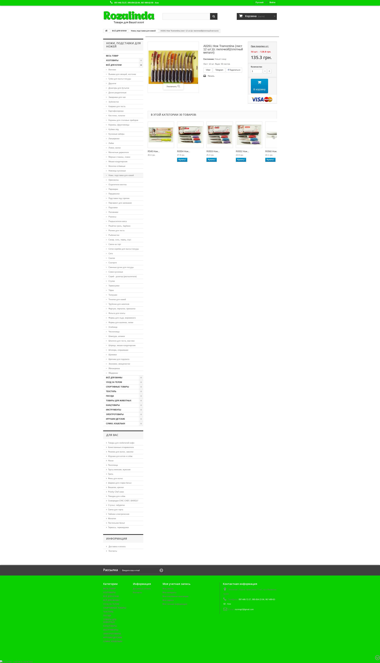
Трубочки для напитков (118, 304)
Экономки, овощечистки (119, 364)
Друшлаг (112, 83)
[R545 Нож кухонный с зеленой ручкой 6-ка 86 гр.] (161, 135)
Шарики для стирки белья (119, 483)
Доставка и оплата (116, 546)
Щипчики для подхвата (118, 359)
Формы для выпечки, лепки (120, 322)
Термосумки (113, 286)
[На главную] (106, 31)
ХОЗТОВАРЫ (112, 60)
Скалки (111, 258)
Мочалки (112, 518)
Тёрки (111, 290)
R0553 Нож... (213, 151)
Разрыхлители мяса (117, 221)
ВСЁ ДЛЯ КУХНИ (114, 65)
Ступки (111, 281)
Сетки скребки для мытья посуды (123, 249)
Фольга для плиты (116, 313)
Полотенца (113, 465)
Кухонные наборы (116, 134)
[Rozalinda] (130, 16)
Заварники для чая (117, 97)
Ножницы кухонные (117, 171)
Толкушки (112, 295)
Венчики (112, 70)
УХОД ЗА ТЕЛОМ (114, 382)
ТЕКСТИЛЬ (111, 391)
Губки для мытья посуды (119, 79)
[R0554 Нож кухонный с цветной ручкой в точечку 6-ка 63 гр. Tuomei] (190, 135)
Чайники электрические (118, 514)
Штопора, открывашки (118, 350)
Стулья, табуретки (116, 505)
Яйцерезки (113, 373)
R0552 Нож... (242, 151)
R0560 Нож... (271, 151)
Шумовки (112, 355)
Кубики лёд (113, 129)
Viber (207, 70)
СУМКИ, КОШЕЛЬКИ (115, 423)
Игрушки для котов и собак (120, 456)
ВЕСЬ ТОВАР (112, 56)
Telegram (219, 70)
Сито (110, 253)
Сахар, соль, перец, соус (119, 240)
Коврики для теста (116, 106)
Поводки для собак (116, 496)
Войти (272, 2)
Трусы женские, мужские (119, 469)
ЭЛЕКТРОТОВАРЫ (115, 414)
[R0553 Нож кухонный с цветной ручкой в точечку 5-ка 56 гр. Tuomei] (219, 135)
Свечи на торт (114, 244)
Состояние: (208, 59)
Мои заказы (168, 589)
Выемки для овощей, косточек (122, 74)
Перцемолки (113, 194)
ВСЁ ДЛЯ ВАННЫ (114, 378)
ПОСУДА (110, 396)
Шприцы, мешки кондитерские (122, 345)
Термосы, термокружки (118, 527)
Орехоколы (113, 180)
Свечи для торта (115, 509)
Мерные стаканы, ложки (119, 157)
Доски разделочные (117, 92)
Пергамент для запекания (120, 203)
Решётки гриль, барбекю (119, 226)
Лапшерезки (113, 138)
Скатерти (112, 263)
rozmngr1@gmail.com (244, 609)
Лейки (111, 143)
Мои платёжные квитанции (175, 596)
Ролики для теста (116, 230)
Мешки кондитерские (117, 161)
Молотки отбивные (116, 166)
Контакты (112, 551)
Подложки (113, 207)
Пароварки (113, 189)
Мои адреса (168, 600)
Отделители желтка (117, 184)
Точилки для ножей (117, 299)
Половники (113, 212)
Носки (110, 461)
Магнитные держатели (118, 152)
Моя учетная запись (176, 584)
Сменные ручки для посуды (121, 267)
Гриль (110, 474)
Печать (211, 76)
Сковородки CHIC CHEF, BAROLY (123, 501)
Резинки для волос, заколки (120, 452)
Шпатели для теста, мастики (121, 341)
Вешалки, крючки (116, 487)
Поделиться (234, 70)
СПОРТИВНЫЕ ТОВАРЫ (117, 387)
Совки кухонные (115, 272)
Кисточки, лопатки (116, 115)
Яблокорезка (114, 368)
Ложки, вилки (114, 148)
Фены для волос (115, 478)
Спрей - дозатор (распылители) (122, 276)
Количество (256, 67)
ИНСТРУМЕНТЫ (113, 410)
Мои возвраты (169, 592)
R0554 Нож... (183, 151)
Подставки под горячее (118, 198)
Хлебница (112, 327)
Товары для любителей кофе (121, 443)
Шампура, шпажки (116, 336)
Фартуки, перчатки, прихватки (121, 309)
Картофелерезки (116, 111)
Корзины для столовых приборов (123, 120)
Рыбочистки (113, 235)
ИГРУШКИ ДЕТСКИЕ (115, 419)
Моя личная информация (175, 604)
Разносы (112, 217)
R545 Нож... (154, 151)
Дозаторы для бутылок (118, 88)
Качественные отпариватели (121, 447)
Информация (116, 538)
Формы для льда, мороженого (122, 318)
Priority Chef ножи (116, 492)
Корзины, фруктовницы (118, 125)
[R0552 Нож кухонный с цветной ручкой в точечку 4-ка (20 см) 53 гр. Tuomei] (249, 135)
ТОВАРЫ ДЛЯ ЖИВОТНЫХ (118, 400)
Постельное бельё (116, 523)
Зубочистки (113, 102)
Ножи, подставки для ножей (121, 175)
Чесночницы (113, 332)
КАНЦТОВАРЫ (113, 405)
